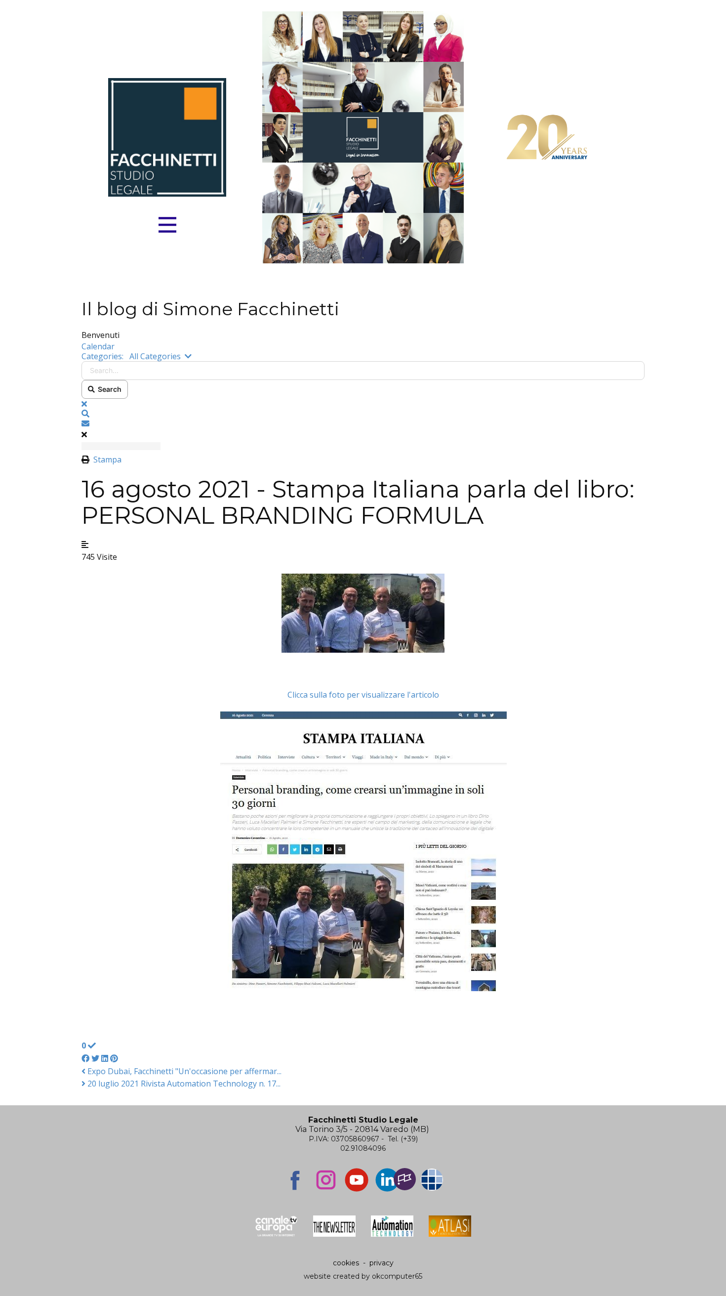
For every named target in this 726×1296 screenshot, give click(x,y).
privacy (381, 1262)
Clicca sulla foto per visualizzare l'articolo (363, 694)
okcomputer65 (397, 1276)
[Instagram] (326, 1180)
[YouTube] (356, 1180)
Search (108, 389)
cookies (346, 1262)
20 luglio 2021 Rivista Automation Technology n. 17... (183, 1083)
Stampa (107, 459)
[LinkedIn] (387, 1180)
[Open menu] (167, 225)
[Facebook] (295, 1180)
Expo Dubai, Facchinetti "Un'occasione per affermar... (183, 1071)
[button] (363, 413)
